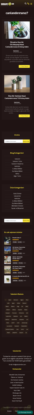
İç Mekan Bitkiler (17, 169)
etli (27, 313)
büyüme (20, 309)
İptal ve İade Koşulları (16, 382)
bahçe (18, 303)
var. (27, 329)
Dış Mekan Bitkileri (17, 203)
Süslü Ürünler (17, 193)
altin (8, 303)
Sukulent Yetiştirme (17, 164)
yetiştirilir (15, 332)
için (21, 316)
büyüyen (8, 313)
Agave (22, 300)
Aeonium (16, 300)
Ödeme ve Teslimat (17, 377)
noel (18, 322)
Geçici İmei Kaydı (17, 401)
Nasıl (8, 322)
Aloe (27, 300)
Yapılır (8, 332)
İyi (26, 332)
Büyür (26, 309)
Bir (22, 306)
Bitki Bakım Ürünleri (17, 206)
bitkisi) (14, 309)
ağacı (13, 303)
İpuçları (21, 332)
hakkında (15, 316)
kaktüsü (7, 319)
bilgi (18, 306)
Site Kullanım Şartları (17, 380)
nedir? (13, 322)
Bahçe (17, 174)
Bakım (7, 306)
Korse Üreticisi (17, 398)
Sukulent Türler (17, 161)
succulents (9, 326)
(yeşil (10, 300)
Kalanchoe (14, 319)
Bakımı (12, 306)
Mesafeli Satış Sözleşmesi (17, 375)
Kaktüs (26, 316)
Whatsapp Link (17, 393)
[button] (31, 4)
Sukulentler (17, 196)
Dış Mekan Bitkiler (17, 171)
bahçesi (24, 303)
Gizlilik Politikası (17, 385)
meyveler (21, 319)
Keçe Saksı (17, 390)
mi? (27, 319)
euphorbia (8, 316)
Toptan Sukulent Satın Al (17, 388)
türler (22, 329)
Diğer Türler (17, 176)
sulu (17, 329)
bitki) (27, 306)
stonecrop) (24, 322)
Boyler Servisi (17, 396)
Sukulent (17, 159)
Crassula (14, 313)
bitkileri (8, 309)
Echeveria (21, 313)
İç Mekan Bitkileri (17, 201)
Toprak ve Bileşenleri (17, 208)
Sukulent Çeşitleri (10, 329)
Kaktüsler (16, 51)
